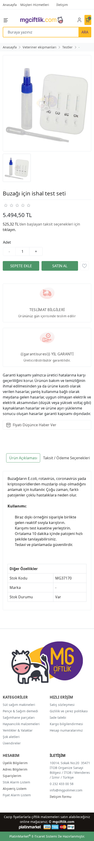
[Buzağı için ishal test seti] (47, 103)
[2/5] (8, 205)
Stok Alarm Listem (16, 782)
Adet (7, 242)
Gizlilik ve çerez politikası (69, 711)
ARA (84, 32)
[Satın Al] (60, 266)
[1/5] (5, 205)
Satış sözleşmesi (62, 704)
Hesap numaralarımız (66, 730)
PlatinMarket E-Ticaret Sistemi (33, 836)
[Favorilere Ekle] (84, 266)
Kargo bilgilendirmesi (66, 724)
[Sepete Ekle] (21, 266)
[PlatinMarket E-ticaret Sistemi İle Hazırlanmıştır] (30, 826)
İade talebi (58, 717)
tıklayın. (9, 229)
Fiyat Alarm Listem (17, 795)
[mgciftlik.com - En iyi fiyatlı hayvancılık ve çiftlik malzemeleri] (41, 20)
